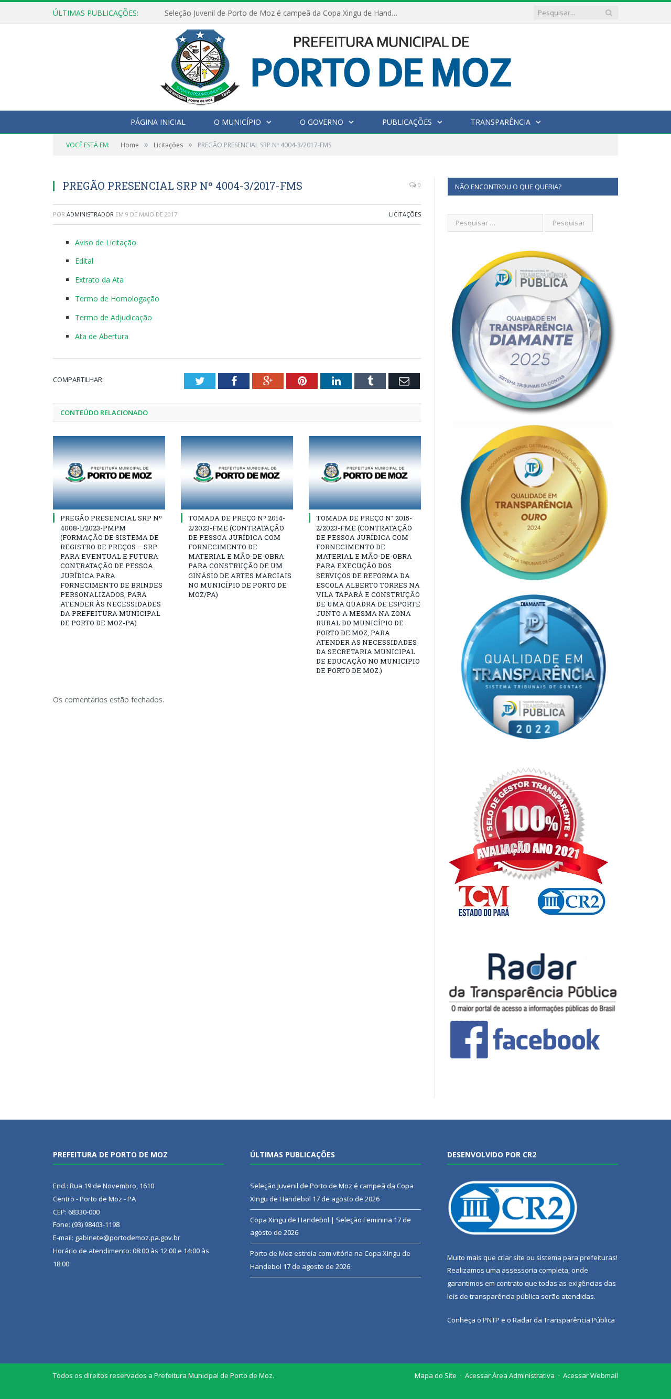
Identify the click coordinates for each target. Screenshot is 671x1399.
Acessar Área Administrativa (510, 1375)
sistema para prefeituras (576, 1257)
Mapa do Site (436, 1375)
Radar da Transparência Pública (564, 1320)
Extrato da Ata (99, 280)
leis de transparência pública (493, 1296)
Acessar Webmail (590, 1375)
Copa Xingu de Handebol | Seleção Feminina (240, 13)
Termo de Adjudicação (113, 317)
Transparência (501, 122)
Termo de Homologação (117, 298)
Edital (84, 261)
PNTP (491, 1320)
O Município (237, 122)
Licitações (405, 214)
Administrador (90, 214)
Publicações (407, 122)
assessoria (519, 1270)
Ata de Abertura (101, 336)
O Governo (321, 122)
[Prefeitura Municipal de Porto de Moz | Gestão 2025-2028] (335, 64)
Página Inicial (158, 122)
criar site (511, 1257)
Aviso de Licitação (105, 242)
